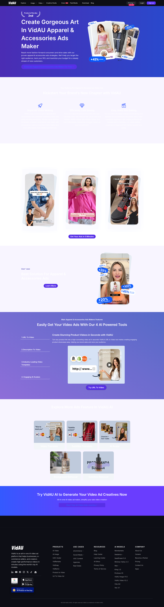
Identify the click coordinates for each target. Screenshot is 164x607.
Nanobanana (119, 551)
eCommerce (77, 551)
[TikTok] (31, 572)
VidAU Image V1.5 (121, 577)
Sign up (151, 3)
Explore (23, 3)
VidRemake (57, 561)
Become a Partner (141, 558)
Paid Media (74, 3)
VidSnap (56, 565)
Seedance (118, 554)
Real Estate (77, 566)
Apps (137, 569)
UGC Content (78, 558)
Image (33, 3)
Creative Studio (51, 3)
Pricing (130, 3)
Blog (92, 3)
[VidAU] (12, 3)
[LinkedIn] (12, 572)
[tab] (35, 337)
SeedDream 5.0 (120, 558)
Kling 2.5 (118, 569)
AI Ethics (97, 561)
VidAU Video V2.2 (121, 580)
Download (85, 3)
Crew (64, 3)
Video (40, 3)
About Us (138, 551)
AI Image (56, 554)
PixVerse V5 (119, 573)
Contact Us (139, 565)
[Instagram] (24, 572)
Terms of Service (100, 569)
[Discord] (35, 572)
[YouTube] (16, 572)
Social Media (77, 555)
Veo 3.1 (117, 588)
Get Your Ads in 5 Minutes (82, 236)
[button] (96, 387)
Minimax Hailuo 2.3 (121, 562)
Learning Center (99, 558)
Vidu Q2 (117, 584)
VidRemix (56, 569)
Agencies (76, 562)
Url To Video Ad (58, 576)
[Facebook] (20, 572)
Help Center (98, 554)
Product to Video (59, 572)
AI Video (56, 551)
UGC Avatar (57, 558)
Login (142, 3)
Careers (138, 554)
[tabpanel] (96, 362)
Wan (116, 566)
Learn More (51, 286)
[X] (27, 572)
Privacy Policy (99, 565)
